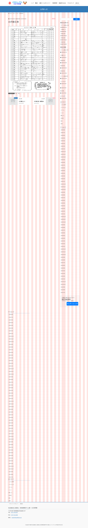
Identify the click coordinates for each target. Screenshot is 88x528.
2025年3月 (63, 176)
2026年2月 (63, 146)
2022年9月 (63, 257)
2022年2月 (63, 276)
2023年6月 (63, 232)
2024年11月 (63, 186)
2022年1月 (63, 278)
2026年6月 (63, 135)
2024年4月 (63, 205)
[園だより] (13, 100)
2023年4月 (63, 238)
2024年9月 (63, 192)
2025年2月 (63, 178)
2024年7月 (63, 197)
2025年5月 (63, 170)
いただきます (63, 81)
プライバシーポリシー (13, 503)
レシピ (62, 112)
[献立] (50, 100)
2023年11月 (63, 219)
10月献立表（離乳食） (39, 101)
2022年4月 (63, 270)
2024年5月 (63, 203)
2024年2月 (63, 211)
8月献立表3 (63, 33)
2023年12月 (63, 216)
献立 (53, 18)
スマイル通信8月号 (64, 76)
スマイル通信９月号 (65, 25)
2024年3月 (63, 208)
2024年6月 (63, 200)
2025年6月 (63, 167)
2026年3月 (63, 143)
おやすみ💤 (62, 96)
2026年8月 (63, 129)
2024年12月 (63, 184)
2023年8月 (63, 227)
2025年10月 (63, 157)
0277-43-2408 (14, 515)
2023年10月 (63, 222)
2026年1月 (63, 148)
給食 (19, 93)
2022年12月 (63, 249)
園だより (62, 115)
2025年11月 (63, 154)
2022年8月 (63, 259)
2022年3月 (63, 273)
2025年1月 (63, 181)
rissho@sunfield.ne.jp (17, 517)
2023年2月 (63, 243)
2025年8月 (63, 162)
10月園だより (22, 101)
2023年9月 (63, 224)
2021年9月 (63, 287)
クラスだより (63, 107)
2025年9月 (63, 159)
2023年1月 (63, 246)
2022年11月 (63, 251)
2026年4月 (63, 140)
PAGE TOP (85, 511)
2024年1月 (63, 213)
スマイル (62, 110)
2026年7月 (63, 132)
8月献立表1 (63, 42)
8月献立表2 (63, 37)
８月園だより (63, 29)
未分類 (62, 118)
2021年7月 (63, 292)
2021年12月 (63, 281)
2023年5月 (63, 235)
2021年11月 (63, 284)
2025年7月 (63, 165)
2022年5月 (63, 268)
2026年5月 (63, 138)
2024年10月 (63, 189)
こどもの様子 (63, 104)
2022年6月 (63, 265)
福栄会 (21, 503)
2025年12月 (63, 151)
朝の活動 (62, 90)
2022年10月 (63, 254)
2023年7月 (63, 230)
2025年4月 (63, 173)
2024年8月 (63, 194)
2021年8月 (63, 289)
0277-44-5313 (14, 512)
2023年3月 (63, 241)
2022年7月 (63, 262)
